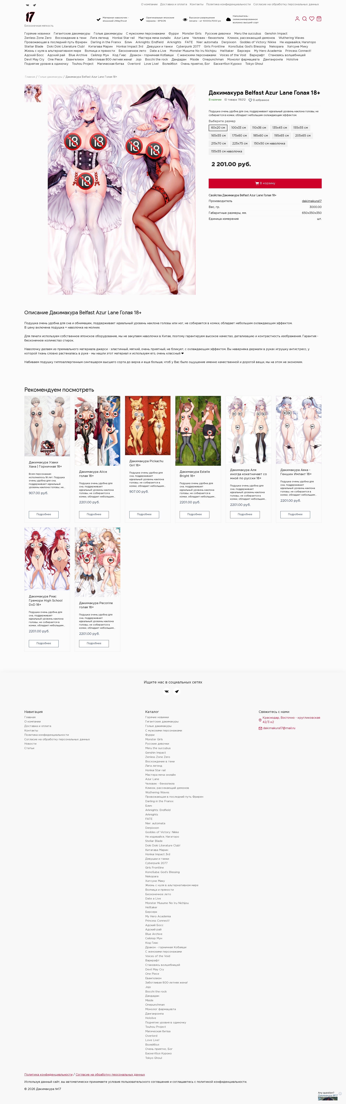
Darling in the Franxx (106, 42)
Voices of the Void (233, 55)
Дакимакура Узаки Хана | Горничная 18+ (45, 464)
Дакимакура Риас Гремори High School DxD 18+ (46, 600)
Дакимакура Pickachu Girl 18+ (146, 463)
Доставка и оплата (173, 4)
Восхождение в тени (70, 38)
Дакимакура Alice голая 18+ (93, 474)
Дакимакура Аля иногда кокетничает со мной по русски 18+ (248, 474)
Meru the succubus (247, 33)
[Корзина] (319, 20)
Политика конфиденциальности (228, 4)
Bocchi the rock (156, 59)
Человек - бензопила (208, 38)
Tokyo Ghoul (254, 64)
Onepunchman (213, 59)
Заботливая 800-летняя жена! (109, 59)
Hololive (292, 59)
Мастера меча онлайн (154, 38)
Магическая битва (110, 64)
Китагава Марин (100, 46)
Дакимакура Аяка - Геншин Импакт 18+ (296, 472)
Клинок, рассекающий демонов (251, 38)
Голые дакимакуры (108, 33)
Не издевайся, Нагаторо (298, 42)
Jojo (138, 59)
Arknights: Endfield (149, 42)
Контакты (196, 4)
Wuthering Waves (291, 38)
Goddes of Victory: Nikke (258, 42)
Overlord (134, 64)
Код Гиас (119, 55)
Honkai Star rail (123, 38)
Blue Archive (78, 55)
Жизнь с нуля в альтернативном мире (52, 51)
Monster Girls (191, 33)
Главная (30, 77)
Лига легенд (99, 38)
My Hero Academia (268, 51)
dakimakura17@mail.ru (279, 728)
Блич (128, 42)
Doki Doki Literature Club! (66, 46)
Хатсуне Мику (297, 46)
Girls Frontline (214, 46)
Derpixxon (228, 42)
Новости (30, 744)
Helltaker (227, 51)
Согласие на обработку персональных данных (286, 4)
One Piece (55, 59)
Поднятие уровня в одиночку (46, 64)
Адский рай (56, 55)
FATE (189, 42)
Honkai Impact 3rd (129, 46)
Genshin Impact (276, 33)
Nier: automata (207, 42)
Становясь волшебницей (286, 55)
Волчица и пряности (100, 51)
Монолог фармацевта (243, 59)
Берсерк (243, 51)
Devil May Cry (34, 59)
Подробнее (43, 514)
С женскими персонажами (196, 55)
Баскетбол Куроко (228, 64)
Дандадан (179, 59)
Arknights (174, 42)
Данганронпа (273, 59)
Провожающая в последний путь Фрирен (55, 42)
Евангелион (75, 59)
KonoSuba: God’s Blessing (247, 46)
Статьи (29, 748)
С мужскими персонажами (145, 33)
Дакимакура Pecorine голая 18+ (96, 605)
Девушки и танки (160, 46)
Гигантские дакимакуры (72, 33)
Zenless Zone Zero (38, 38)
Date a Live (158, 51)
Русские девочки (218, 33)
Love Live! (151, 64)
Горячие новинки (37, 33)
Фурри (173, 33)
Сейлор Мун (100, 55)
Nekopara (276, 46)
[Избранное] (311, 20)
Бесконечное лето (132, 51)
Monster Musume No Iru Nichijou (193, 51)
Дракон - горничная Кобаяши (152, 55)
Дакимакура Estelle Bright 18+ (195, 474)
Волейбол (169, 64)
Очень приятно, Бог (195, 64)
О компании (149, 4)
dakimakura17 (312, 201)
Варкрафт (257, 55)
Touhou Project (83, 64)
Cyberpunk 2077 (188, 46)
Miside (194, 59)
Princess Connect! (298, 51)
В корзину (265, 183)
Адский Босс (34, 55)
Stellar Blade (33, 46)
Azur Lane (181, 38)
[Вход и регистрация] (297, 20)
